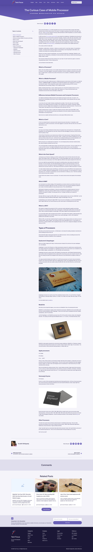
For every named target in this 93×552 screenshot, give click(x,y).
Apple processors (17, 50)
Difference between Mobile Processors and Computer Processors (23, 38)
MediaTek (15, 49)
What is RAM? (15, 42)
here (77, 414)
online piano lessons (50, 43)
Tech (55, 13)
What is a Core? (16, 39)
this (48, 300)
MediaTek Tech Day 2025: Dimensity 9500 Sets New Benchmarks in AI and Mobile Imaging (22, 496)
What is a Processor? (17, 34)
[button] (45, 23)
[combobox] (76, 2)
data (46, 32)
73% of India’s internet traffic (51, 36)
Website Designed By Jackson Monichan (74, 548)
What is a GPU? (16, 44)
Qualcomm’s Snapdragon (18, 47)
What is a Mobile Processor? (18, 36)
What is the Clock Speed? (18, 41)
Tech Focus (19, 2)
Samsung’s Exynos (17, 52)
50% (49, 29)
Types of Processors (17, 46)
